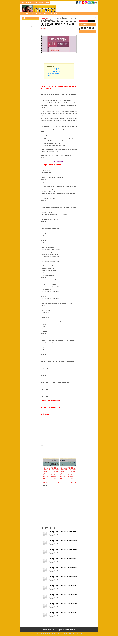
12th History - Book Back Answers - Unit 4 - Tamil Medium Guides (46, 473)
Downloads (29, 2)
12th (27, 13)
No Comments (51, 535)
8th (45, 13)
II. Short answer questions (54, 71)
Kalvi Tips (58, 630)
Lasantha (57, 633)
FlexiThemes (43, 633)
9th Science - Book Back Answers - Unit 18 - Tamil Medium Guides (63, 594)
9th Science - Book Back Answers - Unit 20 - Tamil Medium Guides (63, 576)
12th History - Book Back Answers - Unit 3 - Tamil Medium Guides (55, 473)
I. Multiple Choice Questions (54, 69)
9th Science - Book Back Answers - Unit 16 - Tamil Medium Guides (63, 612)
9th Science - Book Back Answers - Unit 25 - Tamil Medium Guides (63, 531)
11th (32, 13)
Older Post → (74, 482)
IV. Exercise (50, 76)
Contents (49, 66)
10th (36, 13)
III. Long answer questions (54, 73)
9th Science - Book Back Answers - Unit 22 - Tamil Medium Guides (63, 558)
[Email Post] (42, 445)
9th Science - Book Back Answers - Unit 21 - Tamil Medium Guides (63, 567)
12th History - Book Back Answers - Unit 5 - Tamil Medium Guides (72, 473)
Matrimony (41, 2)
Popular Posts (83, 21)
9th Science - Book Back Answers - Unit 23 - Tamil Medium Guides (63, 549)
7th (50, 13)
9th (40, 13)
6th (55, 13)
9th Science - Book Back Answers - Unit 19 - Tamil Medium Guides (63, 585)
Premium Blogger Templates (65, 633)
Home (23, 2)
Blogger (33, 26)
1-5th (61, 13)
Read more (56, 534)
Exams (48, 2)
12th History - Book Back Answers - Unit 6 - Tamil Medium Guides (64, 473)
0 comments (43, 28)
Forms (35, 2)
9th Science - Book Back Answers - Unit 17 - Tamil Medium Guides (63, 603)
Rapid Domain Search (77, 633)
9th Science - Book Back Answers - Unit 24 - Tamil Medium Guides (63, 540)
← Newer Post (44, 482)
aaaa (47, 18)
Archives (91, 21)
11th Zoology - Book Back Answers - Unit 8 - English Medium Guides (57, 25)
